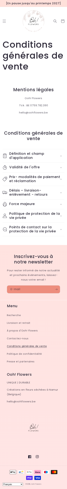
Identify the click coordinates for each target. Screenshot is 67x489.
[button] (4, 21)
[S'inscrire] (56, 289)
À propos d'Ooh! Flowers (22, 330)
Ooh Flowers (36, 484)
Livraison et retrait (18, 323)
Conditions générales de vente (27, 346)
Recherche (14, 315)
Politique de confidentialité (24, 354)
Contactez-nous (17, 338)
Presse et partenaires (21, 361)
